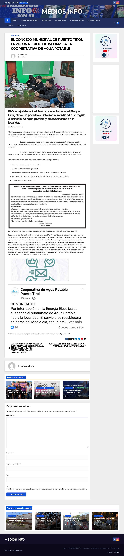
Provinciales (60, 20)
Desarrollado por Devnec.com (13, 550)
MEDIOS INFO (62, 11)
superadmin (23, 54)
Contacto (21, 25)
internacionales (77, 20)
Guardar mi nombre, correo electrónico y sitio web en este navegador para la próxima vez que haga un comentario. (46, 489)
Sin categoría (49, 388)
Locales (10, 25)
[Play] (104, 55)
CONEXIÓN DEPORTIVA (29, 20)
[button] (114, 23)
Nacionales (46, 20)
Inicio (14, 20)
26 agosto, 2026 (15, 524)
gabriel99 (23, 396)
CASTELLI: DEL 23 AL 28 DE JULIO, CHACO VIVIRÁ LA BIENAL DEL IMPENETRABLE (66, 345)
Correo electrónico (13, 464)
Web (7, 475)
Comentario (11, 415)
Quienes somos (94, 20)
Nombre (9, 453)
